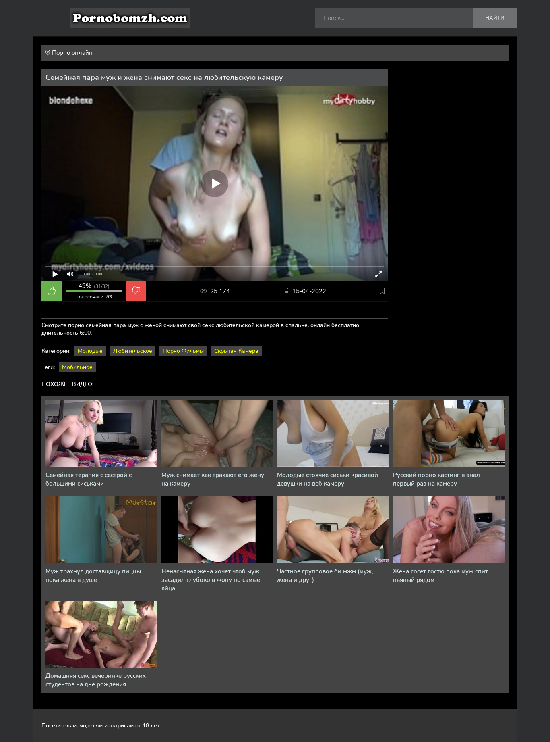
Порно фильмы (183, 351)
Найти (495, 18)
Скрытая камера (236, 351)
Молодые (90, 351)
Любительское (132, 351)
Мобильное (77, 367)
